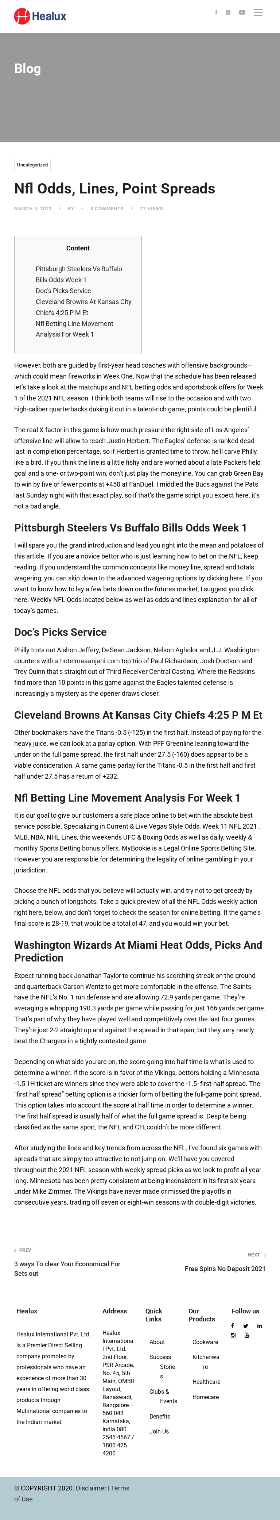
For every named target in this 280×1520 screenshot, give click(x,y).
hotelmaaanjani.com (90, 661)
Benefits (159, 1416)
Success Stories (162, 1367)
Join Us (159, 1431)
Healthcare (206, 1381)
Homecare (205, 1397)
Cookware (205, 1342)
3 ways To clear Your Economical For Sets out (67, 1262)
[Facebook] (216, 13)
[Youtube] (242, 13)
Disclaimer (92, 1488)
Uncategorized (32, 165)
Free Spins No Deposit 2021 (225, 1262)
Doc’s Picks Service (63, 291)
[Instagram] (228, 13)
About (157, 1342)
